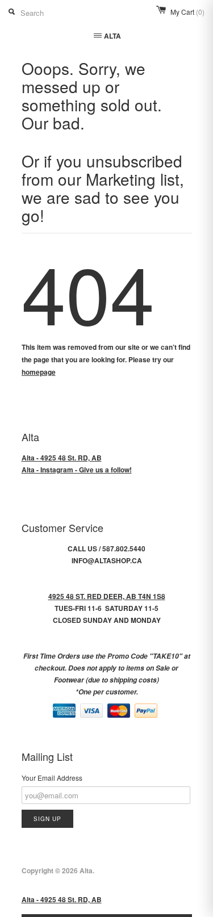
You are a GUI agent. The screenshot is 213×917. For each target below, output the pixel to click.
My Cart (187, 11)
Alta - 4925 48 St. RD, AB (62, 458)
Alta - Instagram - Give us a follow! (77, 469)
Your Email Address (52, 777)
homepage (39, 372)
